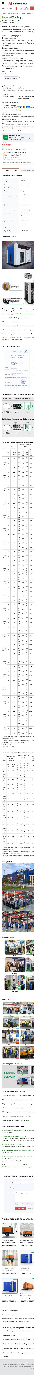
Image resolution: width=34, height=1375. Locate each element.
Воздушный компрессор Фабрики (13, 1339)
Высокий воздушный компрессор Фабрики (16, 1344)
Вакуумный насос (24, 1321)
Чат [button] (19, 77)
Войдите (6, 162)
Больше (4, 1356)
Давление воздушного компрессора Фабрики (17, 1348)
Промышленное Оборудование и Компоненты (20, 13)
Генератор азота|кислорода (10, 1321)
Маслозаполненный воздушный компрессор (15, 1318)
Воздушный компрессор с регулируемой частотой (17, 1315)
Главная (4, 13)
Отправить (20, 1208)
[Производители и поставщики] (17, 3)
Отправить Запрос (11, 78)
